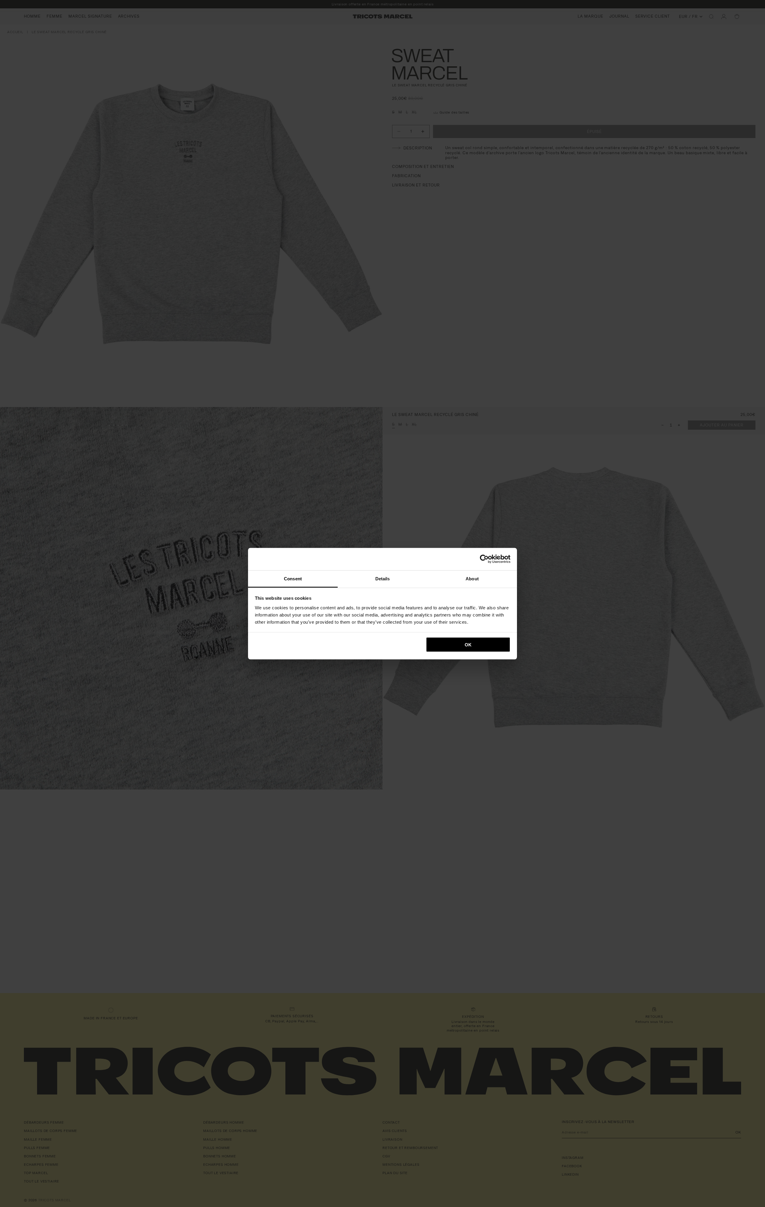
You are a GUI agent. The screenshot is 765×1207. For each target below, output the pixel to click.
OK (468, 644)
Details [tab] (382, 578)
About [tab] (472, 578)
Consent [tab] (293, 578)
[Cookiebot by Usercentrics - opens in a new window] (484, 559)
